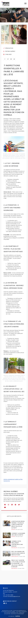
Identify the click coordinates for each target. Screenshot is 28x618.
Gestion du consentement (17, 613)
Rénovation (9, 48)
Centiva (17, 616)
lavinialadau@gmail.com (14, 596)
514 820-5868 (9, 595)
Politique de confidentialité (11, 612)
